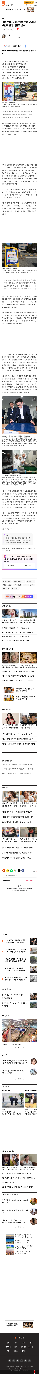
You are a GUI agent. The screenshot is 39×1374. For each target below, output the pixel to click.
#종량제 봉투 (18, 585)
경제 (3, 18)
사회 (15, 1343)
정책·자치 (8, 1347)
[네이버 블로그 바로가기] (29, 1360)
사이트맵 (26, 1366)
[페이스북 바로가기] (9, 1360)
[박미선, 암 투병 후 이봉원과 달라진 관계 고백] (33, 1211)
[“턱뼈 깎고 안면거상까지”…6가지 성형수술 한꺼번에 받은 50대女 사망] (33, 1221)
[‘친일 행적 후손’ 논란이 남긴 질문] (33, 1061)
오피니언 (4, 1055)
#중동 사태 (6, 588)
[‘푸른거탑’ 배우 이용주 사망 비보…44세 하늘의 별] (33, 1201)
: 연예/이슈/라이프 (9, 1194)
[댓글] (16, 29)
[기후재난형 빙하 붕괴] (33, 1071)
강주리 (8, 35)
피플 (8, 1351)
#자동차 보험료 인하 (19, 581)
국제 (31, 1343)
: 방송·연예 (7, 1151)
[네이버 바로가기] (25, 1360)
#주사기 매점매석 (28, 585)
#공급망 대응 (15, 588)
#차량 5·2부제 (6, 581)
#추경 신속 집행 (7, 585)
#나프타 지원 (30, 581)
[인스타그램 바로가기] (21, 1360)
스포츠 (16, 1351)
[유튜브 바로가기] (17, 1360)
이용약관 (12, 1366)
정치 (8, 1343)
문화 (15, 1347)
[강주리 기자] (4, 36)
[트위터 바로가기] (13, 1360)
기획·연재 (4, 1086)
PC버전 (31, 1366)
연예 (23, 1351)
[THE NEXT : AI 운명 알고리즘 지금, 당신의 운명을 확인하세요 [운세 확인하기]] (19, 596)
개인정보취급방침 (19, 1366)
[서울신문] (7, 3)
